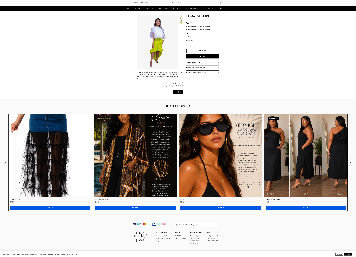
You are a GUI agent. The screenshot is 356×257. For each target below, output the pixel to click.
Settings (339, 254)
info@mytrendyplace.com (215, 236)
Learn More (215, 27)
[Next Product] (350, 162)
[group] (178, 162)
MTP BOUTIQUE (178, 2)
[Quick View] (50, 155)
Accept (348, 254)
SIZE (187, 33)
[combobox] (202, 36)
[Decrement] (188, 44)
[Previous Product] (6, 162)
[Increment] (193, 44)
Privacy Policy (73, 254)
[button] (222, 2)
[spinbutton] (190, 44)
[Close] (354, 254)
